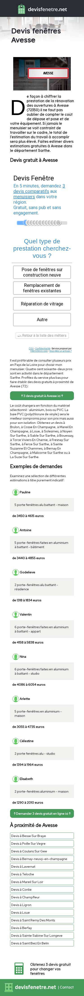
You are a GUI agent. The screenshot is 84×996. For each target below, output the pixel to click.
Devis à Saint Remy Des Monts (33, 920)
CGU (31, 348)
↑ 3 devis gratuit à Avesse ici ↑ (42, 396)
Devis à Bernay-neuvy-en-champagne (39, 859)
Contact (67, 987)
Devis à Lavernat (23, 866)
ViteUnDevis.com (39, 351)
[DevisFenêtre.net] (42, 15)
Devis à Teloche (22, 874)
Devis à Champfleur (25, 897)
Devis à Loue (20, 912)
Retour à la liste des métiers (44, 335)
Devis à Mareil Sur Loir (27, 882)
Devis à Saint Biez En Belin (30, 943)
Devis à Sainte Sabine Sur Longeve (36, 935)
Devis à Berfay (21, 928)
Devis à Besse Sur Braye (28, 836)
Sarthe (44, 150)
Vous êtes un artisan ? (60, 351)
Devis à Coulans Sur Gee (29, 851)
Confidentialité (42, 348)
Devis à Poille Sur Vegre (28, 843)
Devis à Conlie (21, 889)
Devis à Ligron (21, 905)
